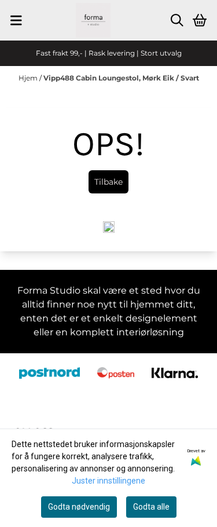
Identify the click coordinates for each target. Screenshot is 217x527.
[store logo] (93, 20)
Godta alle (151, 506)
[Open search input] (177, 20)
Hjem (29, 78)
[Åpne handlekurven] (199, 20)
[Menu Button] (16, 20)
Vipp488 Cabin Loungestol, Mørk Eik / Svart (121, 78)
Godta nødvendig (79, 506)
